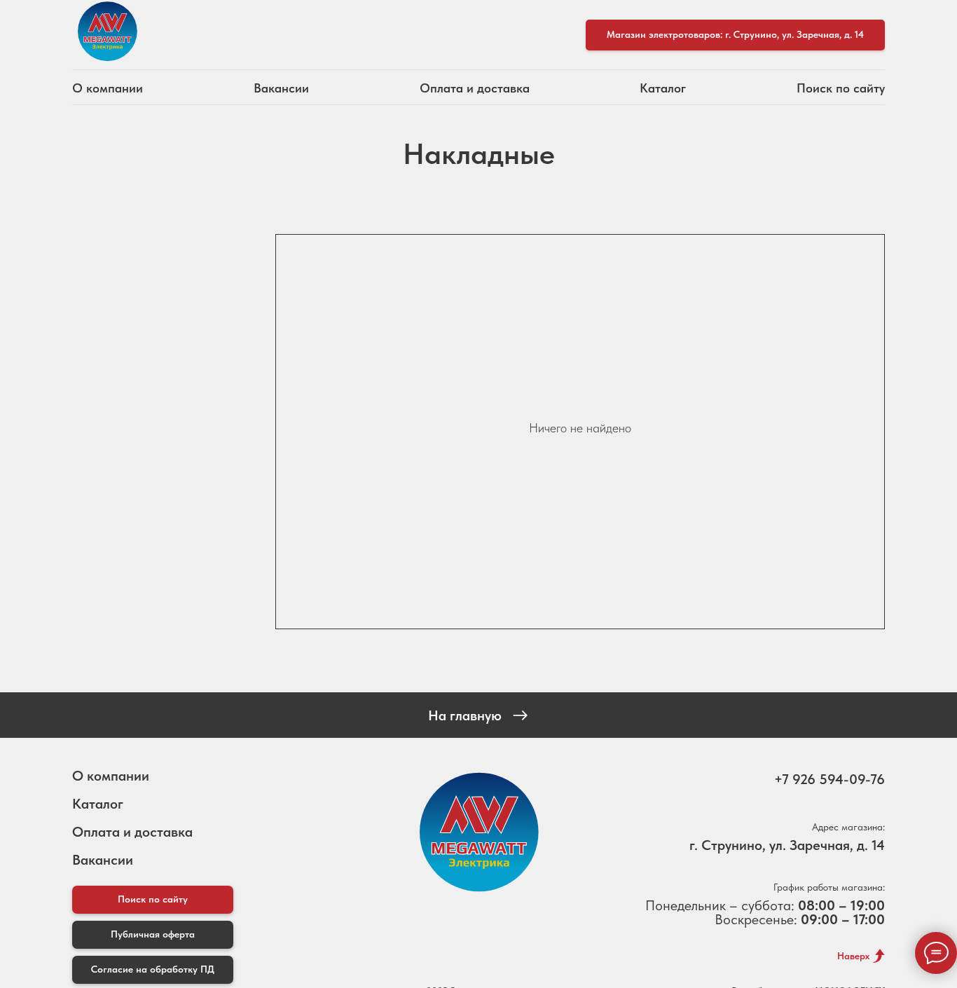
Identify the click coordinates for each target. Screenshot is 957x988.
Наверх (853, 955)
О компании (107, 88)
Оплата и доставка (475, 88)
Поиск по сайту (841, 88)
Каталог (663, 88)
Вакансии (281, 88)
